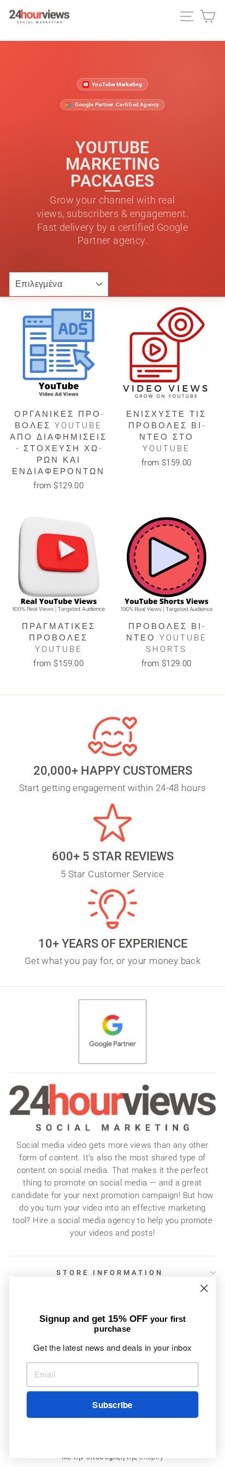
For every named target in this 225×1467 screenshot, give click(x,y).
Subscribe (112, 1405)
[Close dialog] (204, 1288)
